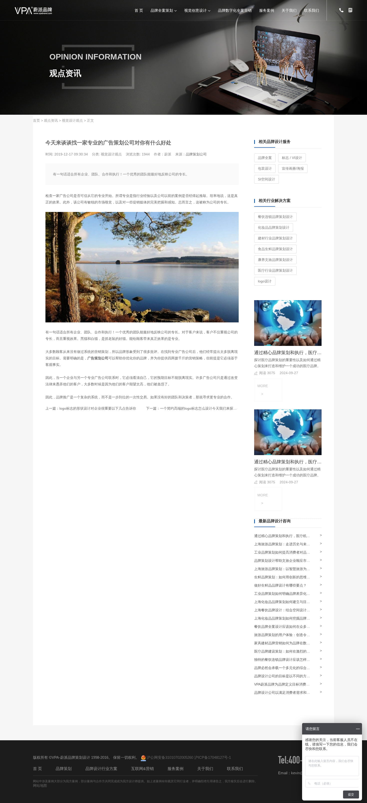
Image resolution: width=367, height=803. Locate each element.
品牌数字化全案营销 (235, 10)
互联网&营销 (142, 769)
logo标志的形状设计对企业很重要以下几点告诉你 (97, 408)
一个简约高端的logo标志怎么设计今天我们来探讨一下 (202, 408)
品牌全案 (265, 158)
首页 (36, 120)
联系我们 (311, 10)
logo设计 (265, 281)
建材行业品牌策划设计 (275, 238)
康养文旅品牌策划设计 (275, 260)
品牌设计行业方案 (101, 769)
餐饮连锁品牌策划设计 (275, 217)
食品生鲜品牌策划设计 (275, 249)
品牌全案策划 (162, 10)
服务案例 (266, 10)
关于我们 (289, 10)
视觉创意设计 (195, 10)
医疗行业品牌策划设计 (275, 270)
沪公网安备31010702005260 (170, 757)
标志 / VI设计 (292, 158)
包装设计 (265, 168)
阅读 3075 (267, 373)
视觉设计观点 (72, 120)
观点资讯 (51, 120)
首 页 (139, 10)
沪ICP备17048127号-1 (212, 757)
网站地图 (40, 786)
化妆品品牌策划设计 (273, 227)
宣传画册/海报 (293, 168)
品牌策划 (64, 769)
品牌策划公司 (196, 154)
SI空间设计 (266, 179)
